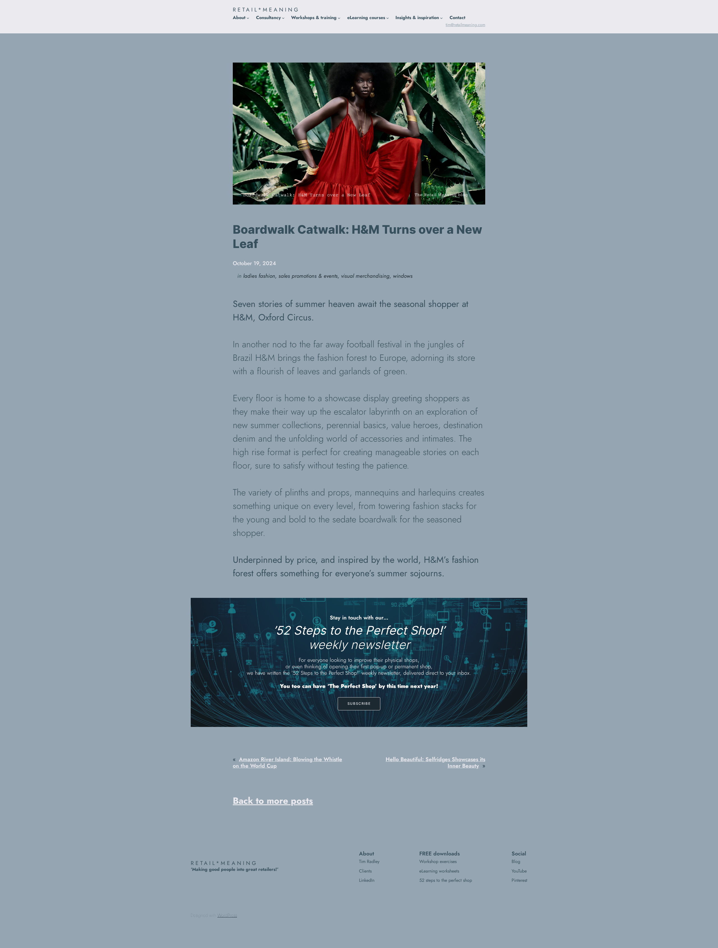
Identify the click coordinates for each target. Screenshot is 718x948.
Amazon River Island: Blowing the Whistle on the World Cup (287, 762)
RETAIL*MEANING (266, 9)
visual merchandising (365, 276)
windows (403, 276)
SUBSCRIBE (359, 703)
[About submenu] (248, 17)
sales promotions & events (308, 276)
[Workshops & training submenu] (339, 17)
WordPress (227, 915)
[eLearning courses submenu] (387, 17)
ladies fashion (259, 276)
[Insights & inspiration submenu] (441, 17)
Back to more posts (273, 800)
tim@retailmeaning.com (465, 24)
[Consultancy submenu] (283, 17)
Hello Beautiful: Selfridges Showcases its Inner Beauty (435, 762)
